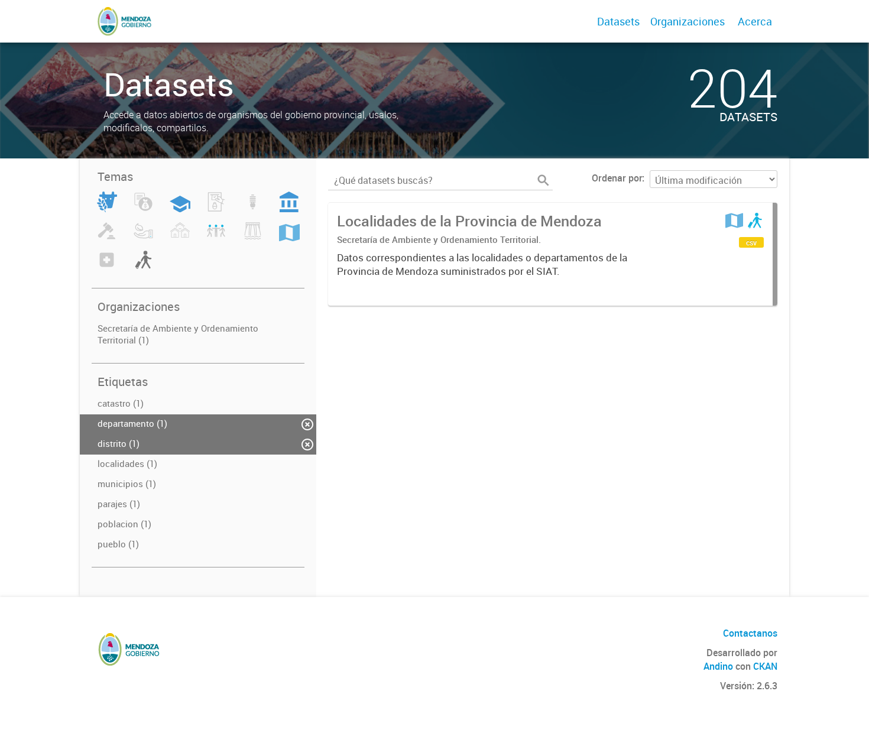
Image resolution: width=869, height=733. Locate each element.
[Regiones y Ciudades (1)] (289, 237)
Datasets (618, 21)
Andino (718, 666)
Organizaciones (687, 21)
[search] (543, 180)
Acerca (755, 21)
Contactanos (750, 633)
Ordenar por (617, 178)
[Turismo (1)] (143, 266)
